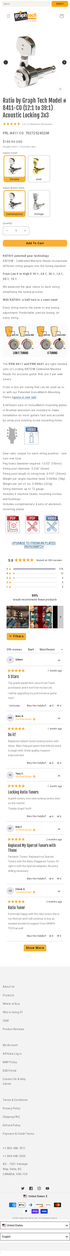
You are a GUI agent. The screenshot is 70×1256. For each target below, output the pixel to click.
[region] (35, 617)
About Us (9, 986)
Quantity (7, 223)
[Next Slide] (60, 617)
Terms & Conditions (15, 1099)
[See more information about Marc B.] (59, 718)
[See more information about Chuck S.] (59, 891)
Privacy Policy (11, 1108)
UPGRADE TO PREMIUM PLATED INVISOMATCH (34, 544)
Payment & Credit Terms (18, 1133)
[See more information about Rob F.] (59, 829)
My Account (10, 1045)
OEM (6, 1020)
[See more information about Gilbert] (59, 660)
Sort (31, 649)
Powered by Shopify (49, 1218)
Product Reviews (13, 1029)
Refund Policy (12, 1125)
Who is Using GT (13, 1012)
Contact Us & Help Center (14, 1081)
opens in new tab (24, 397)
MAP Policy (10, 1062)
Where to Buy (11, 1003)
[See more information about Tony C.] (59, 775)
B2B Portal (9, 1070)
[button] (8, 16)
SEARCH (59, 4)
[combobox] (26, 4)
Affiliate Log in (12, 1053)
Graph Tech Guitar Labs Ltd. (30, 1218)
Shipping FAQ (11, 1116)
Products (8, 995)
